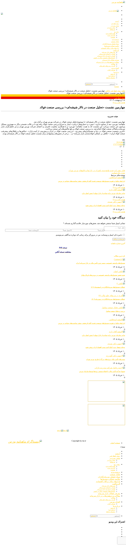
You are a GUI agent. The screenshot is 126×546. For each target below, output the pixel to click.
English (116, 87)
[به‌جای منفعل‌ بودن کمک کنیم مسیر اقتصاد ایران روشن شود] (116, 202)
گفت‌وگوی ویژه (110, 33)
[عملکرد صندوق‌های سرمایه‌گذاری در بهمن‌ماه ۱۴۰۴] (112, 295)
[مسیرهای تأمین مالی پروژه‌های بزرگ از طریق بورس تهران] (115, 356)
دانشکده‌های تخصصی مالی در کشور (104, 491)
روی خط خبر (115, 91)
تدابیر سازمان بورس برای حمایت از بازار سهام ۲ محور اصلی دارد (103, 193)
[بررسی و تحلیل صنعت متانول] (113, 308)
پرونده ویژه (115, 472)
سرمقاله (112, 29)
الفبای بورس (115, 68)
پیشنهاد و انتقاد (110, 78)
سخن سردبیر (115, 26)
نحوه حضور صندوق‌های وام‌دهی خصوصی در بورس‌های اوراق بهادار (103, 275)
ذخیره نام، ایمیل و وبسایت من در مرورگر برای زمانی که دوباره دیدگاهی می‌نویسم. (88, 235)
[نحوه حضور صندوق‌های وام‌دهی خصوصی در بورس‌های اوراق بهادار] (119, 271)
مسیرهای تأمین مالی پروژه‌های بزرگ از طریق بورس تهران (105, 359)
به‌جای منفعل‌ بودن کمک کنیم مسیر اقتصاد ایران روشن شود (105, 205)
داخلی (107, 91)
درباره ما (116, 72)
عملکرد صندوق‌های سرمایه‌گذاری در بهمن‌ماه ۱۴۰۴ (108, 299)
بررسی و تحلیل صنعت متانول (115, 311)
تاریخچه (112, 74)
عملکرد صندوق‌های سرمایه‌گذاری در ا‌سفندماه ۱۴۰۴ (108, 287)
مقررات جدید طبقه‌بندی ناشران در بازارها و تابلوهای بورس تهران (97, 170)
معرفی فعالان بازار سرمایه (109, 493)
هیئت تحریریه (119, 102)
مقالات (113, 64)
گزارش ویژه (111, 35)
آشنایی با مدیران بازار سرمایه (106, 56)
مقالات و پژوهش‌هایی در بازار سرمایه (107, 62)
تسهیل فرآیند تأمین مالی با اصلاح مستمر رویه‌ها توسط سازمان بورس (102, 371)
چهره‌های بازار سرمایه (108, 52)
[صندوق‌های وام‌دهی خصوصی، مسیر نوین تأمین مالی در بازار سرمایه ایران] (119, 259)
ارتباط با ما (112, 76)
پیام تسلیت (118, 173)
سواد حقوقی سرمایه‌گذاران (109, 477)
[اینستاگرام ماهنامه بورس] (25, 441)
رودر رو (116, 32)
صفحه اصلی (115, 443)
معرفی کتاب (111, 70)
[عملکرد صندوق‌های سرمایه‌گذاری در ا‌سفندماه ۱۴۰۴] (121, 283)
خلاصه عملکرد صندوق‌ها (110, 479)
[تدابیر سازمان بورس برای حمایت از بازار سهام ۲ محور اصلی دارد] (117, 190)
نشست (113, 470)
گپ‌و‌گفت (116, 50)
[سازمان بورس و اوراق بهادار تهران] (60, 430)
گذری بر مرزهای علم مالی (107, 66)
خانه (123, 91)
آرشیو (117, 454)
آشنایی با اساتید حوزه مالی (107, 54)
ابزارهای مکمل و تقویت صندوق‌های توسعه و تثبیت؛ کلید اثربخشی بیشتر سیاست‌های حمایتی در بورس (91, 181)
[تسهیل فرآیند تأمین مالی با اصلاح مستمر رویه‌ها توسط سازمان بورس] (109, 368)
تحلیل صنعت (115, 474)
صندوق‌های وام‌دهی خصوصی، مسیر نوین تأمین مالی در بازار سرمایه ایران (100, 263)
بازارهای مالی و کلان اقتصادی (110, 48)
